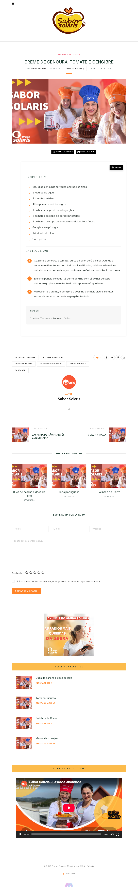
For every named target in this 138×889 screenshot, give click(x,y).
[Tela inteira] (117, 834)
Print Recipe (87, 152)
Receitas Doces (44, 683)
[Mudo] (112, 834)
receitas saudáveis (51, 364)
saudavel (20, 370)
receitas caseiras (53, 357)
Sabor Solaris (38, 69)
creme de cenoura (25, 357)
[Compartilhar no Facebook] (9, 162)
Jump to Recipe (73, 69)
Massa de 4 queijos (47, 738)
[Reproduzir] (20, 834)
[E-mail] (9, 188)
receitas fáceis (23, 364)
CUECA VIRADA (97, 434)
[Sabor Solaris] (69, 20)
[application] (69, 807)
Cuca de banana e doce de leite (54, 677)
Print (118, 168)
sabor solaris (78, 364)
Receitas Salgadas (69, 55)
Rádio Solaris (87, 866)
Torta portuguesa (69, 492)
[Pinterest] (9, 179)
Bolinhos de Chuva (108, 492)
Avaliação (17, 572)
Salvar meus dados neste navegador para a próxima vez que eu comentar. (58, 581)
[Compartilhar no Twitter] (9, 170)
